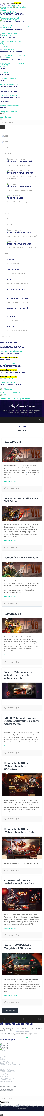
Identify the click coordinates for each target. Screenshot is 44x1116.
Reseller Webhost (6, 1081)
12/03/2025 (10, 603)
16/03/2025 (10, 488)
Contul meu (4, 1061)
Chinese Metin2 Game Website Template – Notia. (20, 830)
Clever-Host (17, 1106)
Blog (1, 1058)
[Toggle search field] (40, 420)
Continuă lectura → (10, 481)
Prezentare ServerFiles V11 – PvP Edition (21, 500)
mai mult (3, 1050)
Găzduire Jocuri (5, 1075)
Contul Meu (14, 5)
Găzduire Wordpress (7, 1072)
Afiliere (2, 1060)
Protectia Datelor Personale (10, 1065)
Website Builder (5, 1080)
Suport (2, 66)
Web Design (4, 65)
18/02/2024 (10, 708)
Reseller (3, 48)
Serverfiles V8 (12, 613)
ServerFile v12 (12, 442)
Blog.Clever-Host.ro (22, 405)
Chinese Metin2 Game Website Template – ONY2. (20, 882)
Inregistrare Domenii (7, 1078)
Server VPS (4, 1073)
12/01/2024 (10, 753)
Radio (2, 45)
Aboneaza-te (4, 1102)
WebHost (3, 10)
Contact (3, 1056)
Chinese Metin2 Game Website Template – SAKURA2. (17, 766)
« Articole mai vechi (10, 1010)
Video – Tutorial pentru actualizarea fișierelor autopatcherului (18, 675)
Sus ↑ (40, 1019)
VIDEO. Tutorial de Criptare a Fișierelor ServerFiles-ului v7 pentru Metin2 (21, 720)
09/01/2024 (10, 819)
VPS (1, 43)
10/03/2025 (10, 662)
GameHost (4, 46)
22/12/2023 (10, 1002)
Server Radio (4, 1076)
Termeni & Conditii (6, 1063)
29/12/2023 (10, 935)
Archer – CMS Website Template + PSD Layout (18, 947)
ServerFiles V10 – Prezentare (21, 557)
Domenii (3, 9)
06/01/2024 (10, 870)
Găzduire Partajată (7, 1070)
